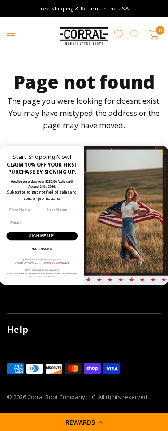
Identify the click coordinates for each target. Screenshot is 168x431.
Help (18, 329)
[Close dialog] (161, 152)
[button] (84, 422)
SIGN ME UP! (42, 235)
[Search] (134, 34)
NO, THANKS (42, 249)
